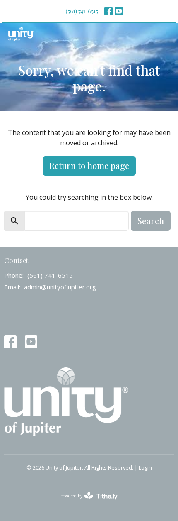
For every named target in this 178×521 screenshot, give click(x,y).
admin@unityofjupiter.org (60, 287)
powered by (84, 503)
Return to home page (89, 165)
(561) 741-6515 (81, 11)
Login (145, 467)
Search (150, 220)
